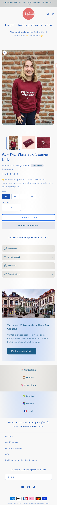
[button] (3, 14)
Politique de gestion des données (21, 460)
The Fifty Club (17, 503)
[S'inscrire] (49, 477)
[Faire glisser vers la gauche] (3, 143)
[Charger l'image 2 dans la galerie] (28, 143)
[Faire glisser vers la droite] (54, 143)
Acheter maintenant (28, 225)
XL (32, 196)
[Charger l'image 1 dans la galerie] (13, 143)
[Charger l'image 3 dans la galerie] (43, 143)
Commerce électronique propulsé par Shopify (35, 503)
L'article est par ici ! (21, 351)
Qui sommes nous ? (14, 448)
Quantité (6, 202)
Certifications (11, 442)
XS (6, 196)
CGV (7, 454)
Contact (9, 436)
